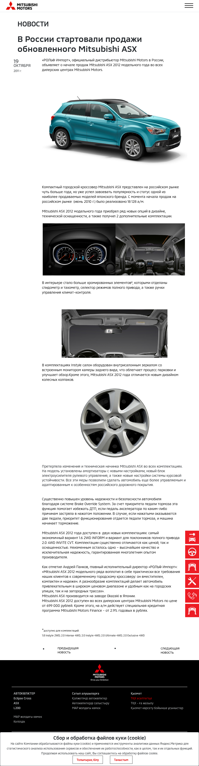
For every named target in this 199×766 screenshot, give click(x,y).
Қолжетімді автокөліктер (89, 698)
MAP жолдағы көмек (86, 708)
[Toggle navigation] (189, 5)
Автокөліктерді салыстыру (90, 703)
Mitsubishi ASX (53, 533)
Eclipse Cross (22, 698)
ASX (16, 703)
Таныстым (121, 759)
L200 (17, 708)
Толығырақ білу (88, 759)
